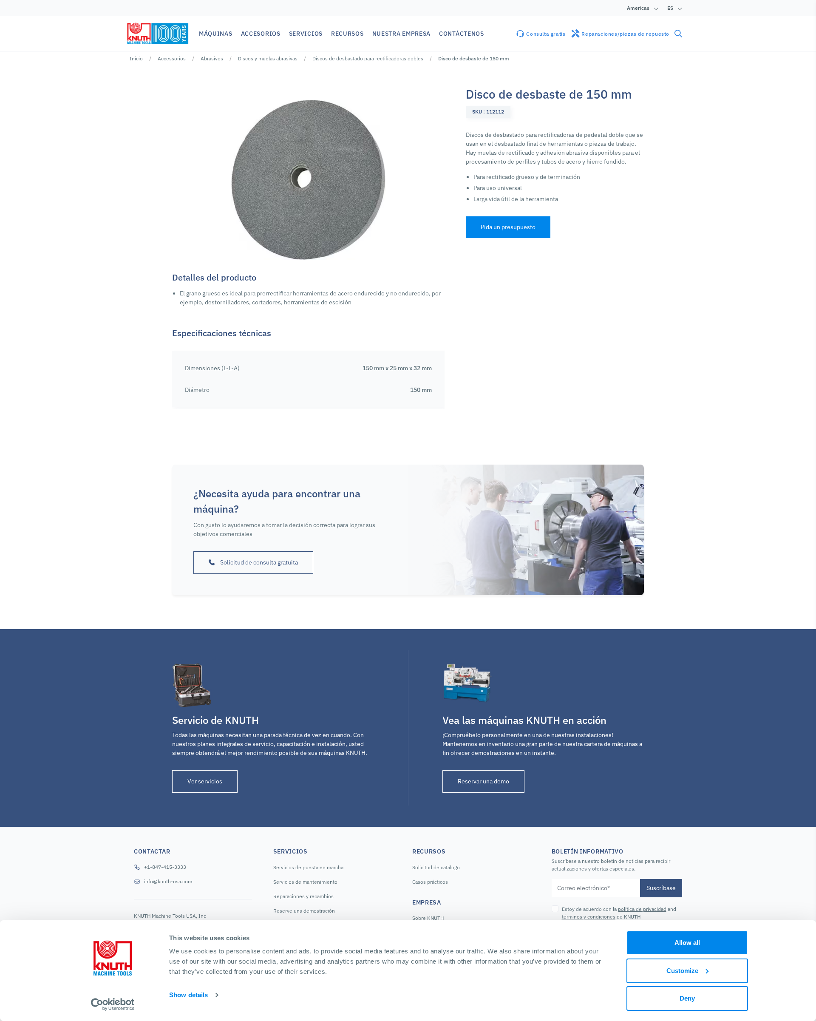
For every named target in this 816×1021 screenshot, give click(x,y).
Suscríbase (661, 888)
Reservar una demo (483, 781)
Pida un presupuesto (508, 227)
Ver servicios (204, 781)
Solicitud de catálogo (436, 867)
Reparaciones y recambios (303, 896)
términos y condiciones (588, 916)
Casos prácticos (430, 882)
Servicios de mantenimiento (305, 882)
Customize (682, 970)
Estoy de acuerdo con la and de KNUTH (619, 913)
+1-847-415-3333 (165, 867)
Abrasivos (212, 58)
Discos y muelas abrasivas (268, 58)
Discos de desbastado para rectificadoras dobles (367, 58)
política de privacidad (642, 909)
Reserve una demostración (304, 911)
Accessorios (172, 58)
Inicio (136, 58)
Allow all (687, 942)
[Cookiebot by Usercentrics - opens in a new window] (113, 1004)
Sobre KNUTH (428, 918)
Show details (188, 994)
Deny (687, 998)
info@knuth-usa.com (168, 881)
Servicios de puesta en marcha (308, 867)
